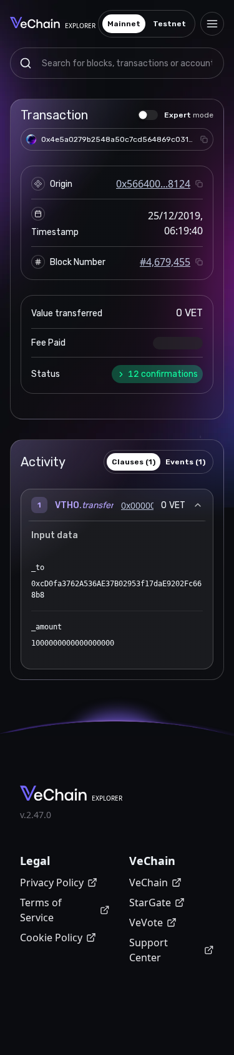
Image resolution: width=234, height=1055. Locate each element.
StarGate (150, 902)
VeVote (146, 922)
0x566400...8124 (153, 184)
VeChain (148, 882)
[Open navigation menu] (212, 24)
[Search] (25, 63)
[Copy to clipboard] (204, 139)
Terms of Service (41, 910)
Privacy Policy (52, 882)
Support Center (148, 950)
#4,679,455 (165, 262)
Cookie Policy (51, 937)
